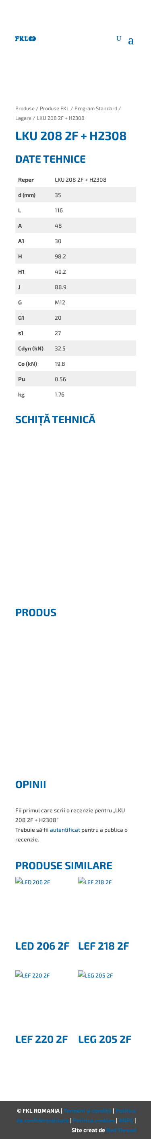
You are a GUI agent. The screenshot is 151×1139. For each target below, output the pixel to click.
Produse (25, 108)
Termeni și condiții (88, 1110)
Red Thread (121, 1129)
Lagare (23, 118)
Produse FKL (54, 108)
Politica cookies (94, 1120)
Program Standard (95, 108)
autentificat (65, 829)
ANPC (126, 1120)
